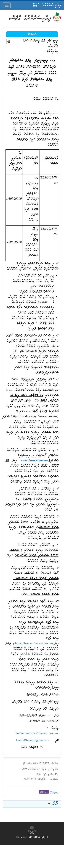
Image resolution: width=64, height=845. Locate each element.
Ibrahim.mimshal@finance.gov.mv (36, 733)
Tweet (54, 793)
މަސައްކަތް (32, 34)
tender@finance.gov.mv (31, 740)
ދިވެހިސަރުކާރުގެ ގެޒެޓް (47, 5)
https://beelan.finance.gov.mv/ (34, 643)
